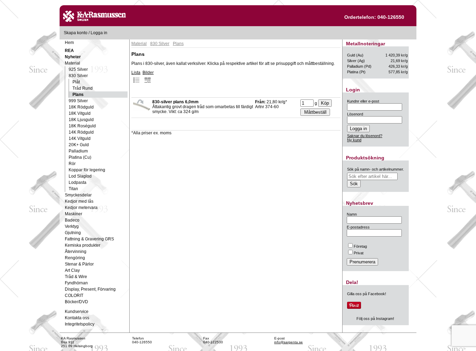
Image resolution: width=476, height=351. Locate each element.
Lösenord (355, 114)
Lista (135, 72)
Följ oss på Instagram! (375, 318)
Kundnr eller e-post (363, 101)
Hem (69, 42)
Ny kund (354, 140)
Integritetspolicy (79, 324)
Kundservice (77, 311)
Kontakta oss (77, 317)
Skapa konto (75, 32)
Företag (360, 246)
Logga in (99, 32)
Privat (358, 253)
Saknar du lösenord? (364, 136)
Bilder (148, 72)
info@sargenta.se (288, 342)
